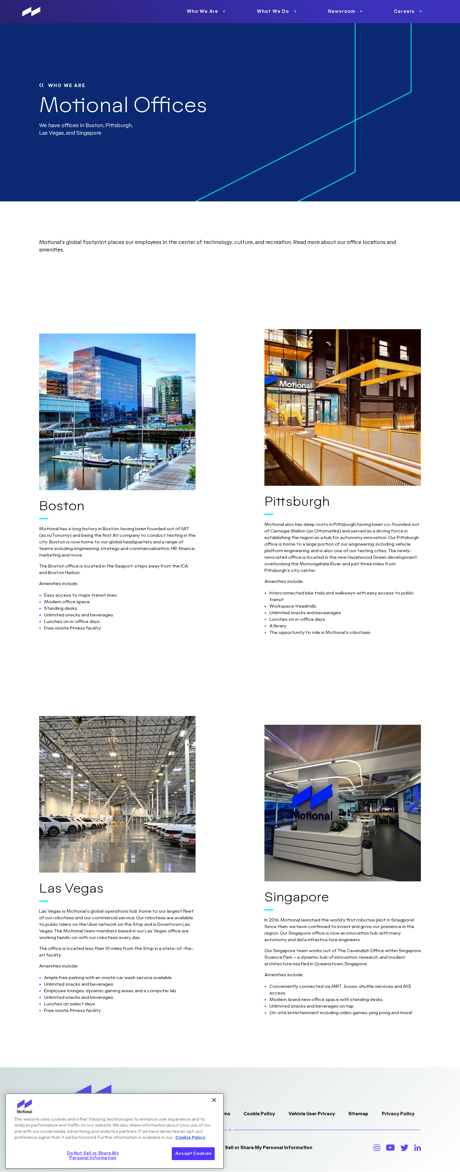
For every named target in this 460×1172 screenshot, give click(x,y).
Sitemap (358, 1114)
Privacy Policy (398, 1114)
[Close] (214, 1100)
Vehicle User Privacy (312, 1114)
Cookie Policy (259, 1114)
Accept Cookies (193, 1153)
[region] (114, 1131)
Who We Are (66, 85)
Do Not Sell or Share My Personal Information (259, 1147)
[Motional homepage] (31, 11)
